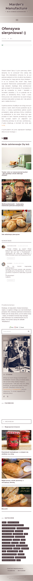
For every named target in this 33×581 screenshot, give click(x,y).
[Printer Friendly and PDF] (16, 328)
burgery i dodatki (13, 522)
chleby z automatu (8, 531)
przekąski (16, 548)
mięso (23, 539)
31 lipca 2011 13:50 (19, 263)
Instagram (21, 570)
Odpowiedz (11, 258)
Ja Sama (9, 263)
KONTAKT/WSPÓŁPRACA (15, 568)
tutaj (3, 125)
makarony (16, 539)
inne (5, 138)
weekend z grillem (8, 557)
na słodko (15, 542)
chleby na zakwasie (22, 528)
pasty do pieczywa (22, 545)
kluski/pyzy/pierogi (8, 536)
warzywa (21, 554)
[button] (16, 20)
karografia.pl (20, 578)
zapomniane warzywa (9, 560)
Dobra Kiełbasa (7, 533)
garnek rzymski (18, 533)
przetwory (25, 548)
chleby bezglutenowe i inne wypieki (13, 525)
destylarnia (19, 531)
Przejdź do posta (8, 178)
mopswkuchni (11, 245)
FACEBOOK (11, 570)
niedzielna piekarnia (8, 545)
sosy (21, 551)
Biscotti (5, 509)
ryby (4, 551)
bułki (4, 522)
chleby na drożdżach (9, 528)
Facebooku (7, 389)
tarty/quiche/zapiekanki (9, 554)
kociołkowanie (20, 536)
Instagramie (16, 389)
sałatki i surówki (12, 551)
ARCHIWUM (9, 421)
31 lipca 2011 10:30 (23, 245)
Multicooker (6, 542)
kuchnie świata (7, 539)
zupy (18, 560)
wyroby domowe (20, 557)
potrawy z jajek (7, 548)
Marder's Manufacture (16, 6)
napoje (22, 542)
